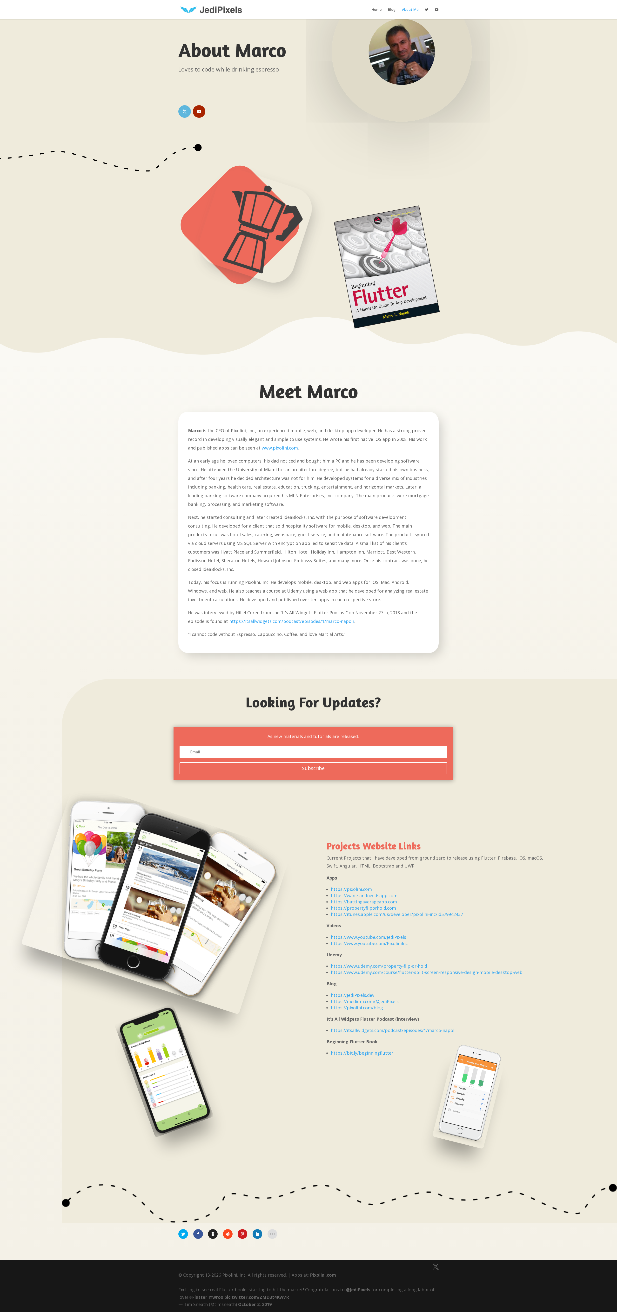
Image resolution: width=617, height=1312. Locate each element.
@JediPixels (358, 1289)
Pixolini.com (323, 1275)
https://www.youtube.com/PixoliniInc (369, 943)
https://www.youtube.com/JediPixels (368, 937)
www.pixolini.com (280, 448)
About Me (410, 10)
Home (377, 10)
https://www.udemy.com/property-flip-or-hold (379, 966)
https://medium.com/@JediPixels (365, 1001)
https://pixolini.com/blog (357, 1008)
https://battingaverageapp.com (364, 902)
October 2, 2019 (255, 1304)
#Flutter (198, 1297)
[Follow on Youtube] (199, 111)
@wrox (215, 1297)
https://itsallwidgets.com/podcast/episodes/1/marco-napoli (291, 621)
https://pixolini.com (351, 889)
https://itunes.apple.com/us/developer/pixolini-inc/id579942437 (397, 914)
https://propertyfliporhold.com (363, 908)
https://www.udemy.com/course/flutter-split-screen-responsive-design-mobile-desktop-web (427, 972)
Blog (392, 10)
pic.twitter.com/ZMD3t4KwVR (256, 1297)
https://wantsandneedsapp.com (364, 895)
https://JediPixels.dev (352, 995)
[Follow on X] (184, 111)
